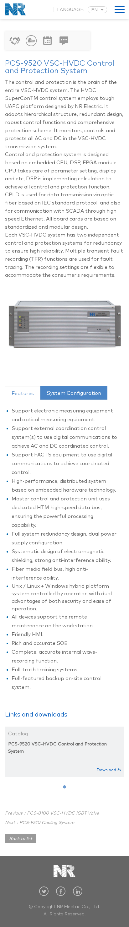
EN (94, 10)
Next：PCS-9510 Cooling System (39, 823)
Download (106, 770)
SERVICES (15, 40)
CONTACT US (64, 40)
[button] (64, 786)
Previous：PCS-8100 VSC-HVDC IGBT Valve (52, 813)
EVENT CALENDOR (47, 40)
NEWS (31, 40)
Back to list (20, 839)
